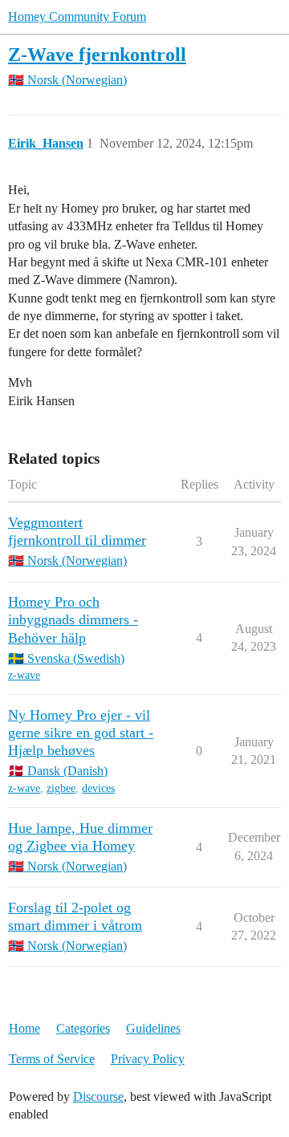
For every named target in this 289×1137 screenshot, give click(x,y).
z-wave (24, 675)
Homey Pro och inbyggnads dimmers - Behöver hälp (73, 619)
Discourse (98, 1096)
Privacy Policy (148, 1059)
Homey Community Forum (77, 16)
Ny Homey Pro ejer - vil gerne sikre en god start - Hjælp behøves (80, 732)
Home (24, 1028)
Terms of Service (52, 1059)
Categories (83, 1028)
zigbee (61, 788)
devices (98, 788)
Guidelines (153, 1028)
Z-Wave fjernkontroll (97, 54)
